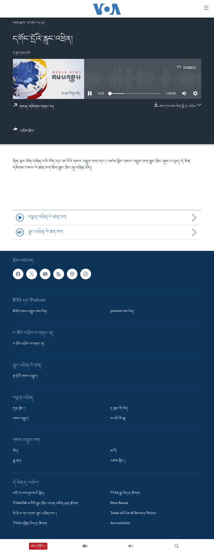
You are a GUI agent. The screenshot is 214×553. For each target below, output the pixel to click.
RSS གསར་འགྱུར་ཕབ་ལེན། (30, 311)
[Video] (85, 546)
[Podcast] (72, 274)
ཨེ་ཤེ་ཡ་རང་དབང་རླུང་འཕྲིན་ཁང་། (35, 513)
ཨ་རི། (113, 451)
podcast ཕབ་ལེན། (122, 311)
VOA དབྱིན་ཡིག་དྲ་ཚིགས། (30, 524)
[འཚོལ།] (176, 546)
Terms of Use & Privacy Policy (133, 513)
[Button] (23, 132)
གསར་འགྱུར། (21, 418)
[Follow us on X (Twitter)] (31, 274)
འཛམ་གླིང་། (117, 461)
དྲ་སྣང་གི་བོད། (119, 408)
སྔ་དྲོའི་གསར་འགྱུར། (25, 376)
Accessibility (120, 524)
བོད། (15, 451)
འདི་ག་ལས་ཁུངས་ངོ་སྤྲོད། (29, 493)
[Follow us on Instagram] (85, 274)
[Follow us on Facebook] (18, 274)
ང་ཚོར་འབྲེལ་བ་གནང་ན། (29, 344)
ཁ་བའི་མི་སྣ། (118, 418)
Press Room (119, 503)
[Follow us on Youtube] (45, 274)
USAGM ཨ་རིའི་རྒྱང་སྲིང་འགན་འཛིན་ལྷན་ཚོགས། (45, 503)
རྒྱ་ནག (17, 461)
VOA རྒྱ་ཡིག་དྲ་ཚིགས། (125, 493)
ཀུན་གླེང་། (19, 408)
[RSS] (58, 274)
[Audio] (130, 546)
